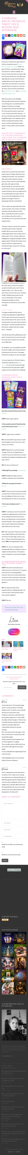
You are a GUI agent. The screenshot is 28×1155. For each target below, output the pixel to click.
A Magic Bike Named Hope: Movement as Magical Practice (14, 1072)
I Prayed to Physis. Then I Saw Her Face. (12, 1087)
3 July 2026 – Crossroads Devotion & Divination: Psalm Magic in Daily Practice (13, 1132)
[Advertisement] (14, 893)
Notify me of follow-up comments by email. (12, 846)
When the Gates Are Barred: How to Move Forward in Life (13, 1108)
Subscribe (22, 687)
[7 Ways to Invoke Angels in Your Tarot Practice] (18, 644)
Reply (24, 700)
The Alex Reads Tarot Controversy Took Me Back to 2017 (13, 1094)
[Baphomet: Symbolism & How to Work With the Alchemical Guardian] (20, 988)
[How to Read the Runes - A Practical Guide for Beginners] (20, 950)
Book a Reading (14, 632)
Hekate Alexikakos (9, 1101)
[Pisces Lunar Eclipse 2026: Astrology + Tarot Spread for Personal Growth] (8, 950)
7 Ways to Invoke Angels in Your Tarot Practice (18, 649)
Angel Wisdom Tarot (10, 91)
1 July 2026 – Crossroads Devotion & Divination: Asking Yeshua (13, 1140)
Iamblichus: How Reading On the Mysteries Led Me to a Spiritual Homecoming (12, 1116)
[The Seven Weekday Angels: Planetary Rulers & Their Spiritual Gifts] (20, 976)
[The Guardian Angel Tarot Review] (7, 644)
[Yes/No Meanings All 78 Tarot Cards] (8, 938)
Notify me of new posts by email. (11, 854)
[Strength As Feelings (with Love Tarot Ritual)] (8, 988)
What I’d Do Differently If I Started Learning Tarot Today (13, 1079)
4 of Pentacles (22, 470)
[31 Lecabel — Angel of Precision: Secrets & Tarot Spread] (20, 963)
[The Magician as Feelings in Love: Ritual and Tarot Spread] (8, 976)
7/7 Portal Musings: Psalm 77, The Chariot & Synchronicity (12, 1125)
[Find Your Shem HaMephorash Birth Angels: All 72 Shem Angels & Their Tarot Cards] (20, 938)
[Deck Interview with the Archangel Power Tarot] (7, 656)
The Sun (4, 413)
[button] (14, 12)
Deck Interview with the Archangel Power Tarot (7, 661)
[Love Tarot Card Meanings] (8, 963)
